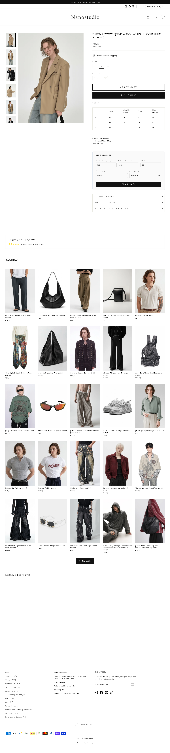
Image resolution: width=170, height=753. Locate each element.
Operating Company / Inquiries (66, 693)
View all (85, 561)
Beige (96, 78)
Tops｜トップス (11, 676)
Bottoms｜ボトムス (12, 684)
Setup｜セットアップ (13, 687)
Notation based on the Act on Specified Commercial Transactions (70, 677)
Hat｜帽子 (9, 702)
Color (96, 73)
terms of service (11, 706)
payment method (105, 203)
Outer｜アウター (11, 680)
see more (20, 310)
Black (106, 78)
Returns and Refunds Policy (16, 717)
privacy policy (59, 682)
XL (108, 66)
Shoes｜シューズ (11, 691)
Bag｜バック (10, 698)
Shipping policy (104, 197)
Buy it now (128, 95)
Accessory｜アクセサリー (15, 695)
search (8, 673)
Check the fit (128, 184)
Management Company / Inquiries (19, 710)
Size (94, 62)
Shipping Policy (11, 713)
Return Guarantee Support (111, 209)
